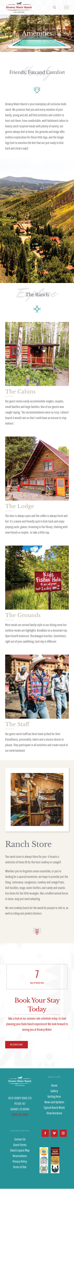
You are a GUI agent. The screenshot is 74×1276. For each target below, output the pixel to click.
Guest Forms (20, 1145)
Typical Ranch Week (54, 1107)
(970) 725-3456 (20, 1115)
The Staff (17, 724)
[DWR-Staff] (37, 656)
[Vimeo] (54, 1133)
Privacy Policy (20, 1161)
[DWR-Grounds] (37, 547)
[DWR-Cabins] (37, 324)
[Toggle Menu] (66, 7)
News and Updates (54, 1102)
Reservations (20, 1156)
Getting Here (54, 1096)
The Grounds (23, 615)
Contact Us (19, 1139)
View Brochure (54, 1113)
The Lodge (19, 506)
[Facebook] (45, 1133)
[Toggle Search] (54, 7)
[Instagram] (63, 1133)
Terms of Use (20, 1167)
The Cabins (20, 391)
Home (54, 1085)
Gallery (54, 1091)
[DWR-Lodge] (37, 438)
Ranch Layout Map (19, 1150)
